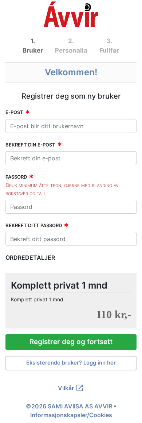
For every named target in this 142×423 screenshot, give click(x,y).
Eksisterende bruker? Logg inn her (71, 362)
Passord (16, 177)
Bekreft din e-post (30, 145)
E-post (14, 112)
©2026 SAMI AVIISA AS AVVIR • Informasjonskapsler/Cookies (71, 411)
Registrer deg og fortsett (71, 342)
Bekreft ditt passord (33, 225)
